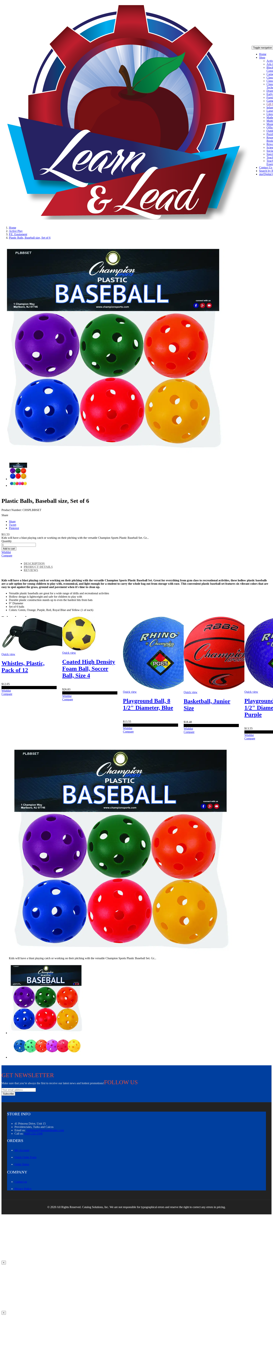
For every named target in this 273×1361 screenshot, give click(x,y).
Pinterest (14, 528)
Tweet (12, 524)
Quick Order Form (25, 1157)
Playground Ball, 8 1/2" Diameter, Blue (148, 704)
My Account (21, 1150)
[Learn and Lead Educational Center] (129, 112)
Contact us (20, 1181)
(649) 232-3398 (33, 1133)
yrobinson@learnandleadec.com (45, 1130)
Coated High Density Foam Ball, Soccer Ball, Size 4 (88, 668)
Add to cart (9, 548)
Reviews (31, 570)
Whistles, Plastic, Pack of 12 (23, 666)
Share (12, 521)
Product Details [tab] (38, 566)
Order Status (21, 1164)
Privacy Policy (23, 1188)
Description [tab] (34, 563)
